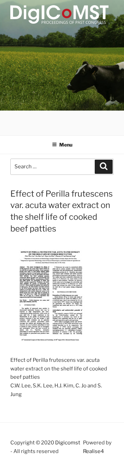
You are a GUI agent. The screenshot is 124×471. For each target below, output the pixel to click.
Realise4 (93, 451)
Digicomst (67, 443)
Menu (65, 145)
